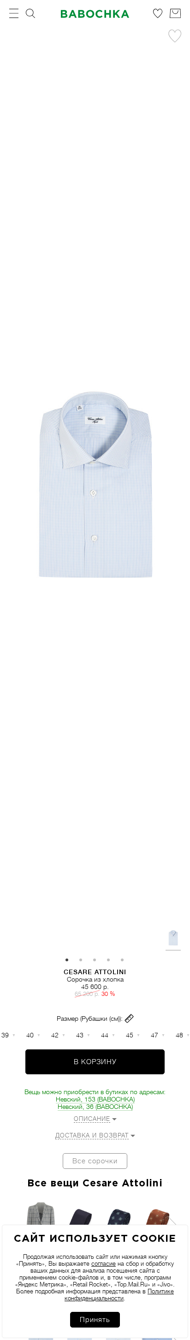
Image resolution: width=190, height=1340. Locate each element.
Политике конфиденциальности (119, 1295)
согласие (103, 1263)
